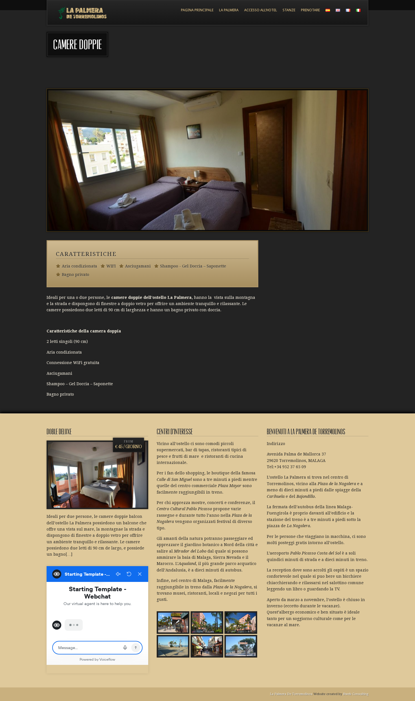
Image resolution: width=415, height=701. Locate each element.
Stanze (289, 10)
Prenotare (310, 10)
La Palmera (229, 10)
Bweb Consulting (355, 694)
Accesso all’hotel (260, 10)
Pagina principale (197, 10)
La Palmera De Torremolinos (291, 694)
